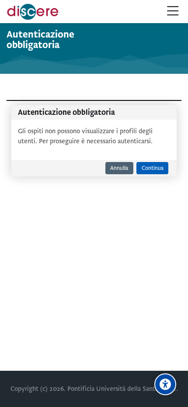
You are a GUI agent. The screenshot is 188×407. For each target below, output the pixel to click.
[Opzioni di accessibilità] (165, 384)
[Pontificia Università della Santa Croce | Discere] (33, 11)
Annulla (119, 168)
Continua (153, 168)
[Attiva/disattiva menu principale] (172, 12)
